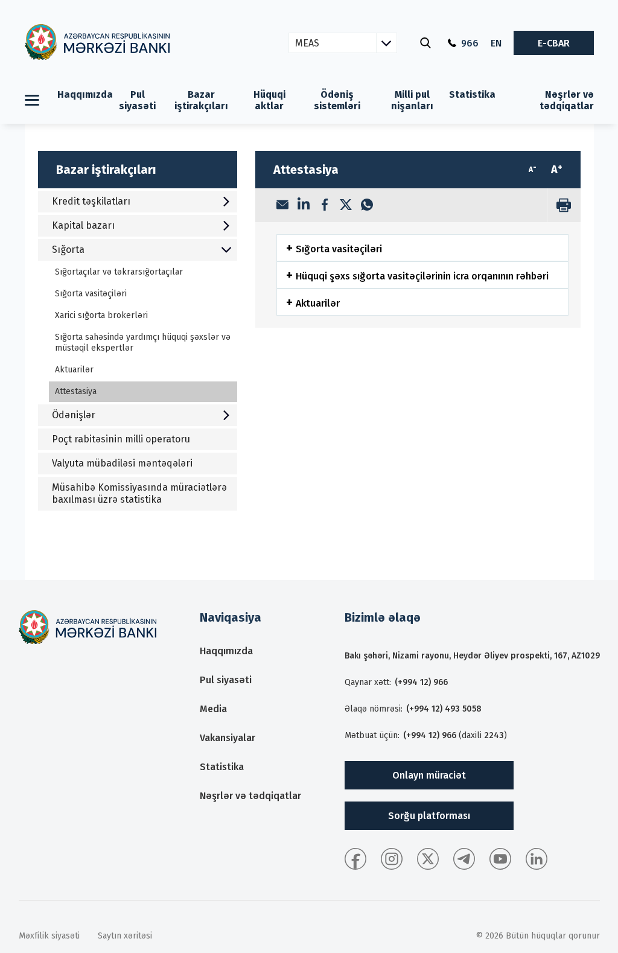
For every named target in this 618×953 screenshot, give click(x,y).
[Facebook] (325, 206)
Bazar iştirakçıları (201, 100)
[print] (564, 205)
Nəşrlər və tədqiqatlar (567, 100)
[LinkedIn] (304, 205)
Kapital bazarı (83, 225)
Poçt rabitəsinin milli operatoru (121, 439)
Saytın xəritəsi (125, 936)
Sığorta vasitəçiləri (91, 293)
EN (496, 43)
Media (213, 709)
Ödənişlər (73, 415)
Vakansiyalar (227, 738)
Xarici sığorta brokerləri (101, 315)
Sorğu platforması (429, 815)
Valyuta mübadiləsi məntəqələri (122, 463)
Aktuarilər (74, 370)
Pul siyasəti (137, 100)
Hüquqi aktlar (269, 100)
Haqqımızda (85, 94)
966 (470, 43)
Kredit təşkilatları (91, 201)
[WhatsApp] (367, 206)
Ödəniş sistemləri (337, 100)
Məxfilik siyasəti (49, 936)
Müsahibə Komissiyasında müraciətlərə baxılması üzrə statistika (139, 493)
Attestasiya (76, 391)
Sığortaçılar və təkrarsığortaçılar (119, 272)
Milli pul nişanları (412, 100)
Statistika (472, 94)
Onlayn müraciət (429, 775)
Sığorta (68, 249)
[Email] (282, 206)
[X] (346, 206)
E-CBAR (554, 43)
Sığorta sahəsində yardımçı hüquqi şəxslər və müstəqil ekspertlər (143, 342)
